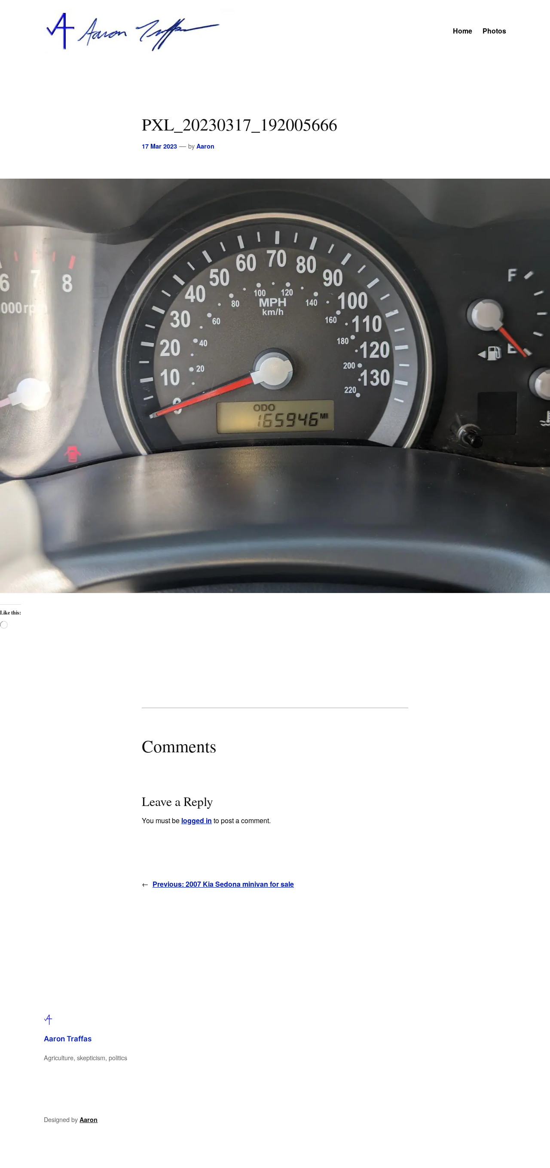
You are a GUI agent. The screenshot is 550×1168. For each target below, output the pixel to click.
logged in (196, 820)
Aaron (205, 146)
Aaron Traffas (68, 1038)
